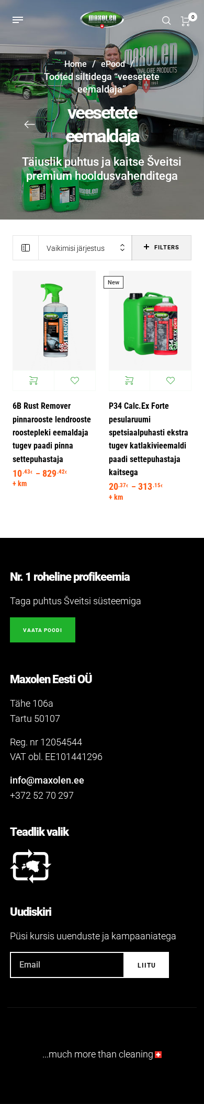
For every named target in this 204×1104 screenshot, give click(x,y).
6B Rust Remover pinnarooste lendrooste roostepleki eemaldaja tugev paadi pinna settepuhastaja (52, 432)
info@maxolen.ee (47, 780)
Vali (33, 380)
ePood (113, 64)
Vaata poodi (42, 630)
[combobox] (85, 248)
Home (75, 64)
